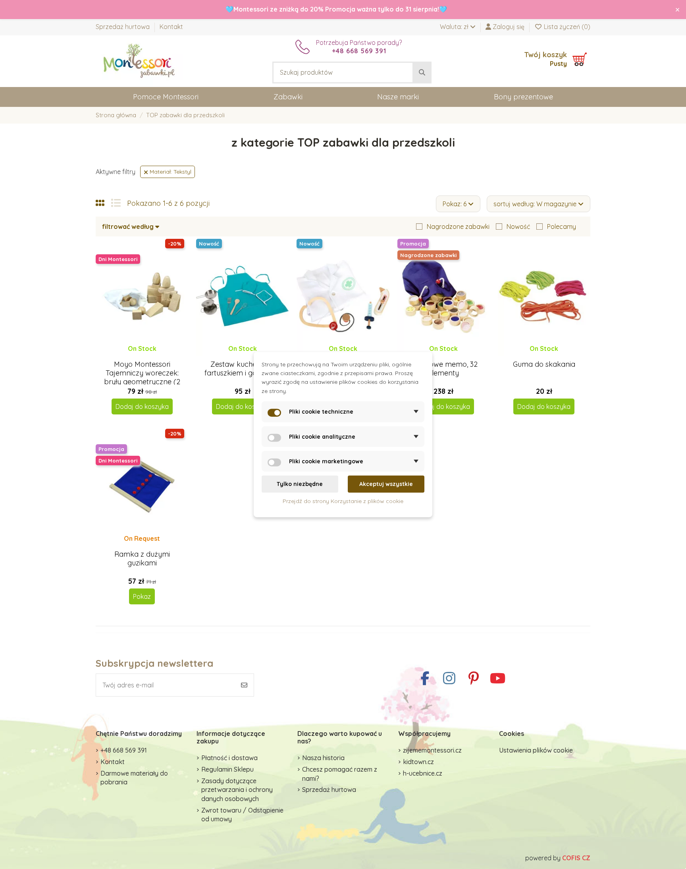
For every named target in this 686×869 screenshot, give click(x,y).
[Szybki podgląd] (148, 356)
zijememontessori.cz (432, 750)
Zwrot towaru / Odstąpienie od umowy (242, 814)
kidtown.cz (418, 762)
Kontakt (171, 27)
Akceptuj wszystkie (386, 484)
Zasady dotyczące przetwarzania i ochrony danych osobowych (237, 790)
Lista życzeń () (566, 27)
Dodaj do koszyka (142, 406)
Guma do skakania (544, 364)
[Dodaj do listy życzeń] (135, 356)
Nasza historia (323, 758)
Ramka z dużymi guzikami (142, 558)
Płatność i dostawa (229, 758)
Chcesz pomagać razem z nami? (339, 773)
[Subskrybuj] (244, 685)
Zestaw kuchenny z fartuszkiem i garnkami (242, 368)
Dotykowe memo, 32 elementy (443, 368)
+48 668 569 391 (123, 750)
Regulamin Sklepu (227, 769)
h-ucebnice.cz (422, 773)
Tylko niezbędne (300, 484)
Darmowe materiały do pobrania (134, 777)
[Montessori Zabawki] (139, 60)
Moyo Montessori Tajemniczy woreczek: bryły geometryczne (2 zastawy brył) (142, 377)
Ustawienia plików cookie (536, 750)
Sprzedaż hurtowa (123, 27)
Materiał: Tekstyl (169, 171)
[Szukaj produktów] (422, 73)
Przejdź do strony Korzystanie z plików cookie (343, 500)
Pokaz (142, 596)
